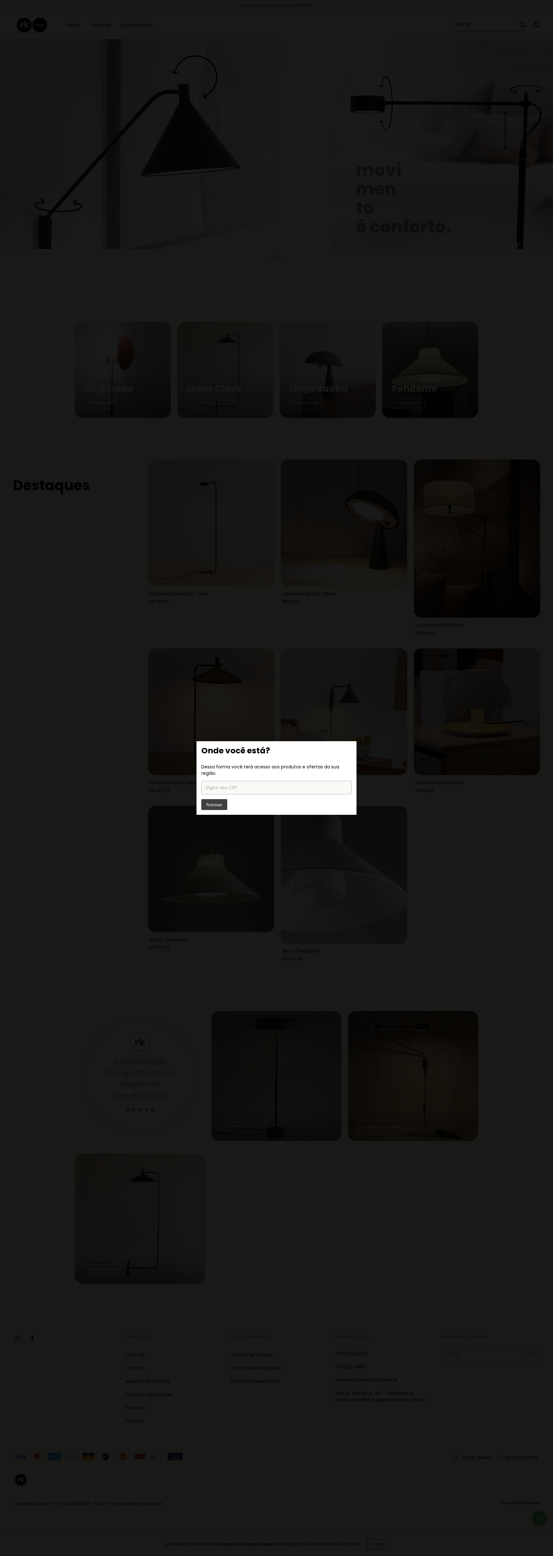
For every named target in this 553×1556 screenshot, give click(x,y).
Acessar (214, 804)
